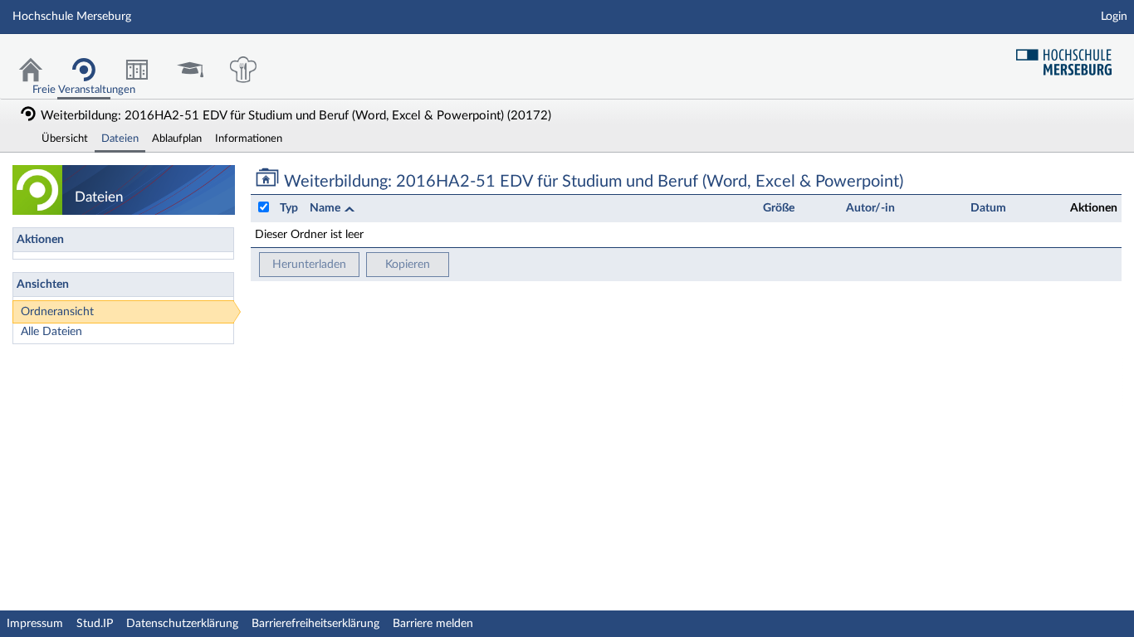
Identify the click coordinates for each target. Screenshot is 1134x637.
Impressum (35, 624)
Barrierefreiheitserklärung (315, 624)
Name (326, 208)
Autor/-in (870, 208)
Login (1114, 16)
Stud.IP (94, 624)
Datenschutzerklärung (182, 624)
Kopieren (407, 264)
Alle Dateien (51, 332)
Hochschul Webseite (1070, 56)
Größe (778, 208)
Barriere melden (433, 624)
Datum (988, 208)
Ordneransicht (57, 312)
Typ (289, 208)
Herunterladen (309, 264)
